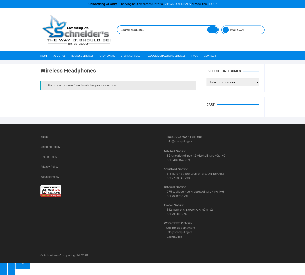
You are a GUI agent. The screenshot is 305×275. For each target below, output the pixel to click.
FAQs (195, 56)
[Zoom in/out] (3, 266)
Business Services (82, 56)
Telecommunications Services (166, 56)
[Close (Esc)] (26, 266)
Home (43, 56)
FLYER (212, 3)
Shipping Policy (50, 146)
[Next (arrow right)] (11, 272)
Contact (210, 56)
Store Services (130, 56)
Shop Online (107, 56)
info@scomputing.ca (179, 141)
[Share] (19, 266)
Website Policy (49, 176)
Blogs (44, 136)
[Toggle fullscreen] (11, 266)
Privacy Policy (49, 166)
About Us (59, 56)
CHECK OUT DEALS (177, 3)
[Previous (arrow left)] (3, 272)
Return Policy (48, 156)
